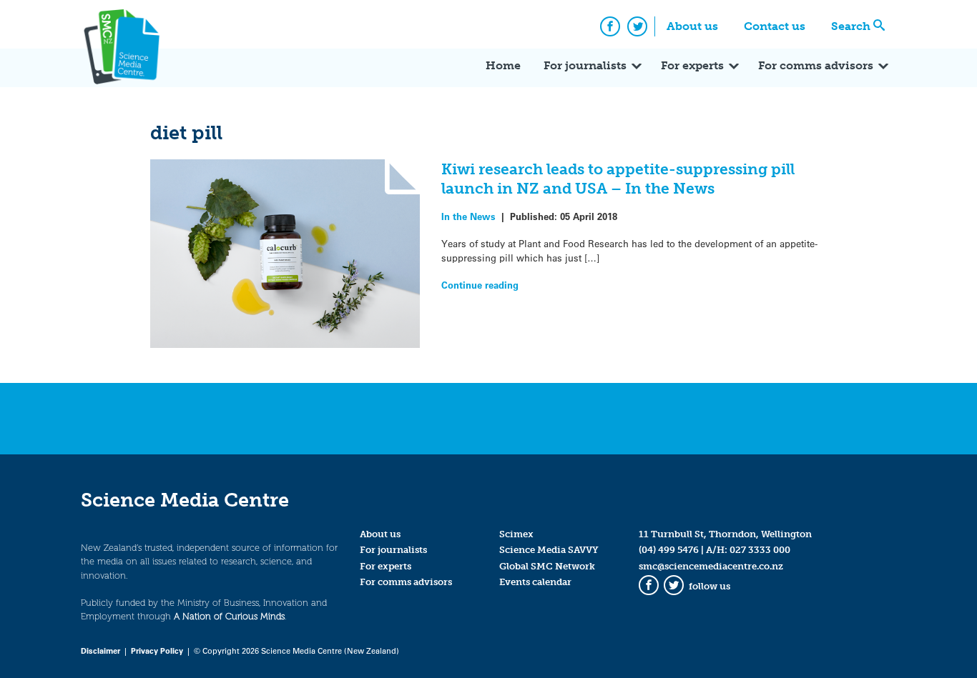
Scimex (516, 534)
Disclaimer (100, 650)
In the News (468, 216)
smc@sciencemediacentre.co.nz (711, 566)
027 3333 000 (760, 549)
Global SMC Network (547, 566)
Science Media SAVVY (549, 549)
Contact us (774, 26)
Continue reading (480, 285)
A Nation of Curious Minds (229, 616)
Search (850, 26)
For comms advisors (815, 65)
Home (503, 65)
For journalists (585, 65)
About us (692, 26)
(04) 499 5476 (669, 549)
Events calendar (535, 582)
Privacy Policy (157, 650)
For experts (692, 65)
